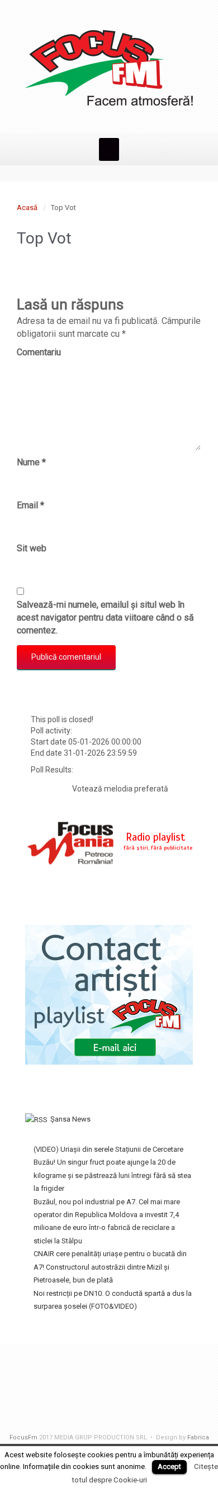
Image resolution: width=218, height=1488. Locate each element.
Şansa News (70, 1119)
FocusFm (23, 1437)
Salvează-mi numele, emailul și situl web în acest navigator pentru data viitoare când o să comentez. (105, 617)
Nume (31, 462)
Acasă (27, 207)
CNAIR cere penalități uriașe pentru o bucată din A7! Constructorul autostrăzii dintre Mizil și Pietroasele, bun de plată (110, 1266)
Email (30, 505)
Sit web (31, 548)
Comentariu (39, 352)
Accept (169, 1466)
